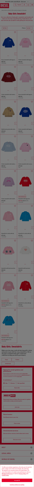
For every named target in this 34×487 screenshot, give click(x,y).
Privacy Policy (22, 473)
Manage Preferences (7, 473)
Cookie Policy (5, 475)
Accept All (17, 480)
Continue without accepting (17, 484)
